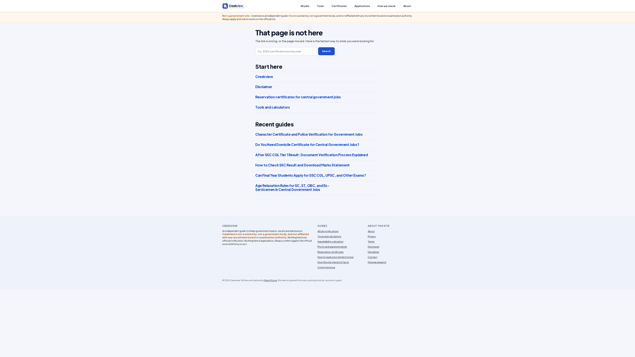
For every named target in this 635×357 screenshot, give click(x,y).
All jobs (305, 5)
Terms (371, 241)
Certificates (339, 5)
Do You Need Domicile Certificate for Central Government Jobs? (307, 144)
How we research (377, 262)
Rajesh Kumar (270, 280)
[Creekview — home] (236, 6)
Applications (362, 5)
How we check (387, 5)
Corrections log (326, 267)
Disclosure (373, 246)
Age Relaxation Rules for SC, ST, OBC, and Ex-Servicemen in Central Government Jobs (292, 187)
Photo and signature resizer (332, 246)
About (407, 5)
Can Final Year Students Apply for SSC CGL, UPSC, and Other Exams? (310, 175)
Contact (372, 257)
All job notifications (328, 231)
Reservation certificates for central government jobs (298, 97)
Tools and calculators (272, 107)
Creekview (264, 77)
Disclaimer (263, 87)
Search (326, 51)
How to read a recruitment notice (336, 257)
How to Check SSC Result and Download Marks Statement (302, 165)
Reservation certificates (331, 251)
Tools (320, 5)
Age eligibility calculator (330, 241)
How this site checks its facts (333, 262)
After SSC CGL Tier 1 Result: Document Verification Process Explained (311, 155)
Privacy (372, 236)
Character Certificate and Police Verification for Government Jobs (308, 134)
